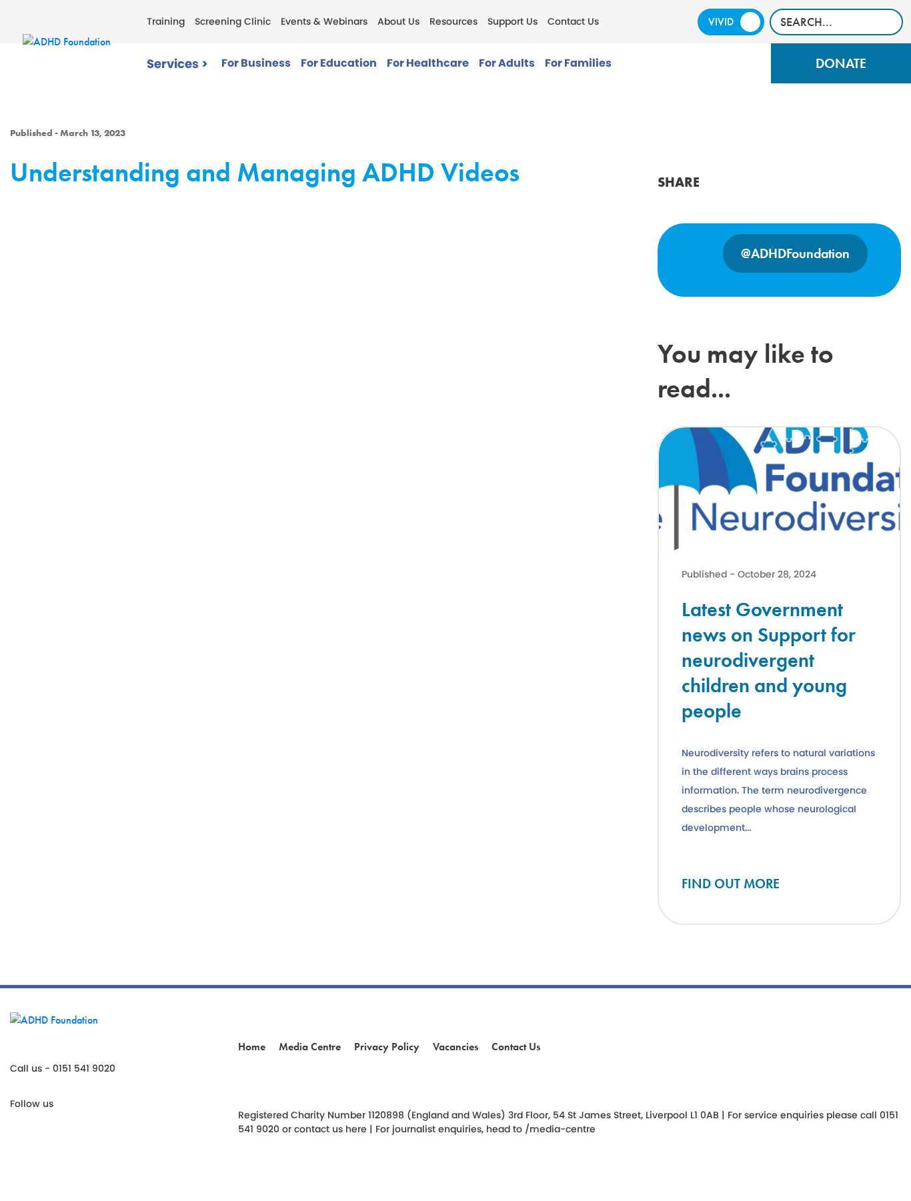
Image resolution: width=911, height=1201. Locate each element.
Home (251, 1047)
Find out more (731, 883)
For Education (339, 63)
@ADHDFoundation (795, 253)
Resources (453, 21)
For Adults (507, 63)
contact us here (330, 1129)
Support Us (513, 21)
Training (166, 21)
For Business (256, 63)
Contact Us (573, 21)
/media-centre (560, 1129)
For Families (578, 63)
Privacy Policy (386, 1047)
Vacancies (455, 1047)
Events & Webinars (324, 21)
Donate (841, 63)
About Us (398, 21)
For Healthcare (428, 63)
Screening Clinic (233, 21)
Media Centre (310, 1047)
